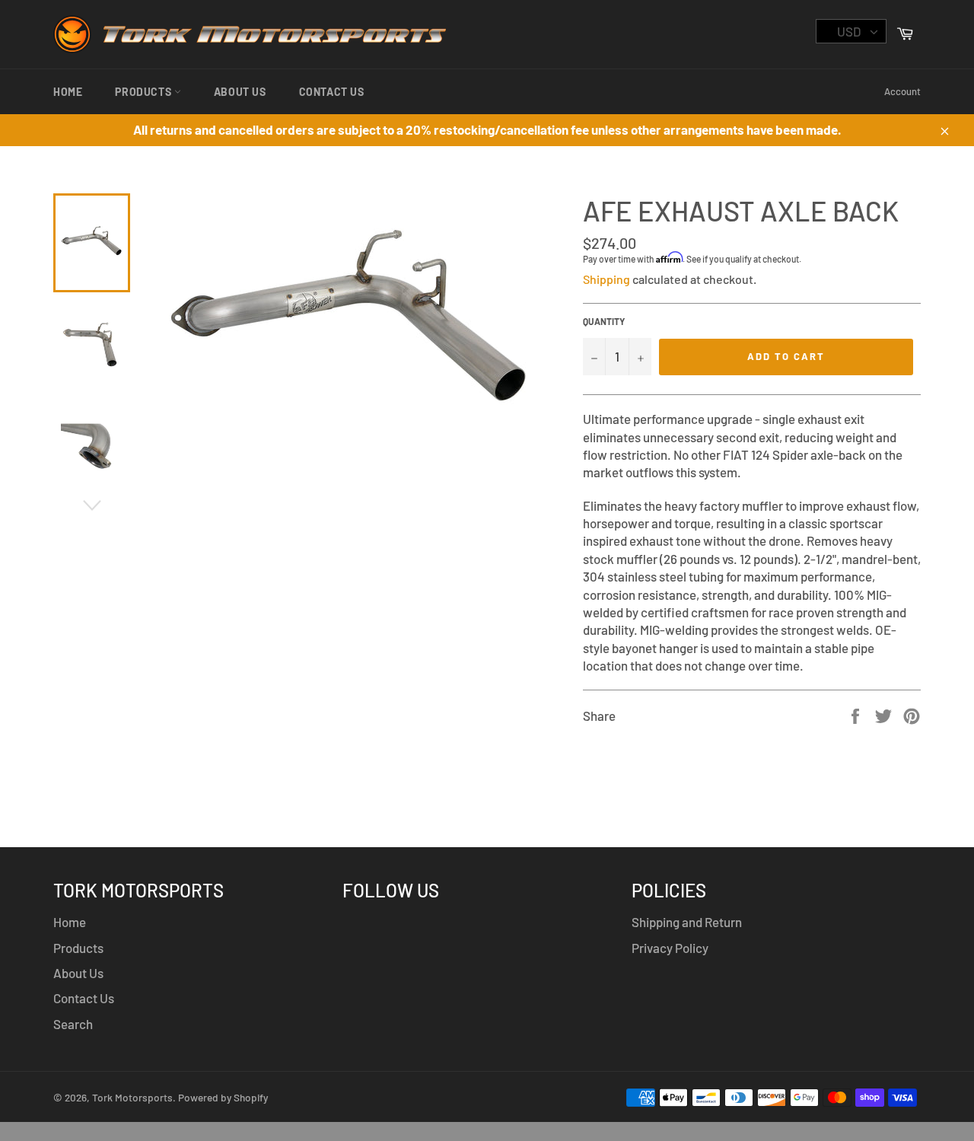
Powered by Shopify (223, 1097)
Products (144, 91)
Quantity (604, 321)
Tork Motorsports (132, 1097)
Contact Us (331, 91)
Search (73, 1023)
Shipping (606, 279)
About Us (240, 91)
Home (67, 91)
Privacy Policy (670, 947)
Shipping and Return (687, 921)
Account (902, 91)
